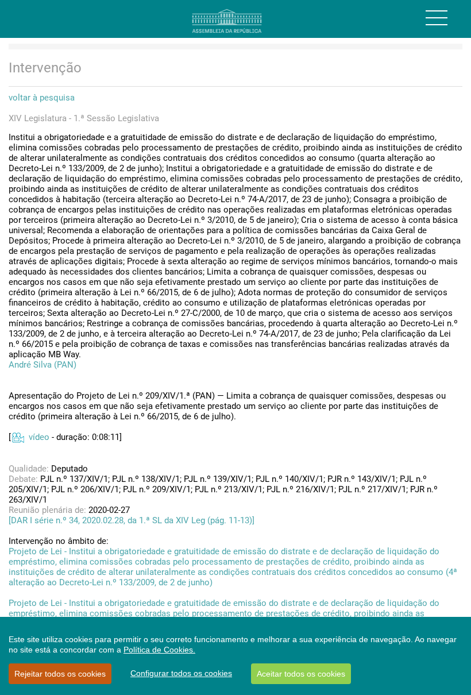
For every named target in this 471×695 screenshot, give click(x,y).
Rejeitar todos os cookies (60, 673)
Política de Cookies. (159, 649)
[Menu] (436, 18)
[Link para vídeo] (17, 437)
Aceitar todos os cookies (301, 673)
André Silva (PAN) (42, 365)
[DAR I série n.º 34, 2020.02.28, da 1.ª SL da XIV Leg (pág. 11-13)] (131, 520)
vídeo (39, 437)
